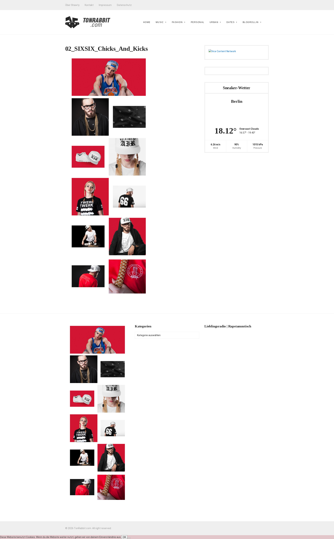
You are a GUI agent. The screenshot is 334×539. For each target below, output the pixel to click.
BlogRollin (251, 22)
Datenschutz (124, 5)
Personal (197, 22)
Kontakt (89, 5)
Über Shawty (72, 5)
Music (160, 22)
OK (124, 537)
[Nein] (129, 537)
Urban (214, 22)
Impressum (105, 5)
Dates (230, 22)
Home (146, 22)
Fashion (177, 22)
